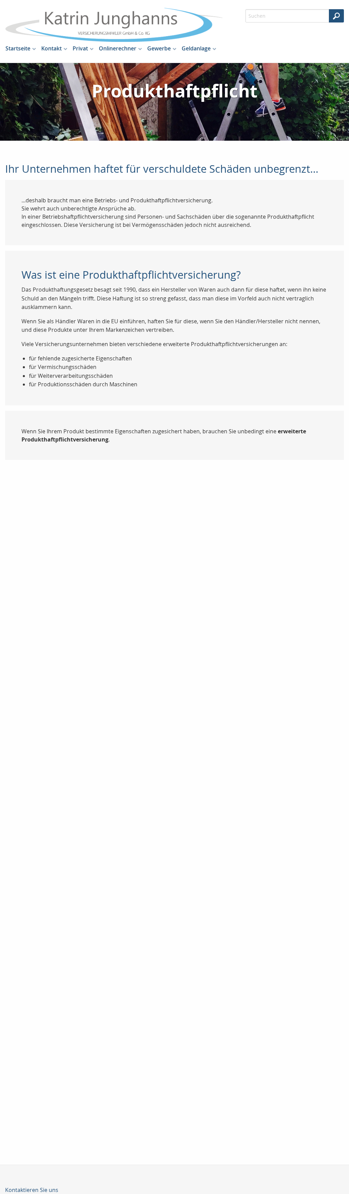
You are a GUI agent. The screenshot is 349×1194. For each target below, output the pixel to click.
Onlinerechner (117, 48)
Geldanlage (196, 48)
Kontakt (51, 48)
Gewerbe (159, 48)
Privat (80, 48)
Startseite (17, 48)
